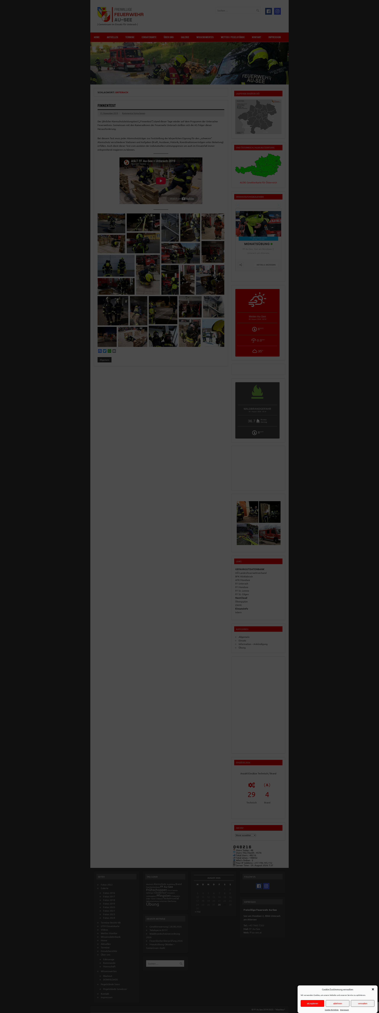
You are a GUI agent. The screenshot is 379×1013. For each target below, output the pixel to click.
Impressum (344, 1010)
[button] (372, 989)
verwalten (362, 1003)
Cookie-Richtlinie (332, 1010)
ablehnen (337, 1003)
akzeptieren (312, 1003)
